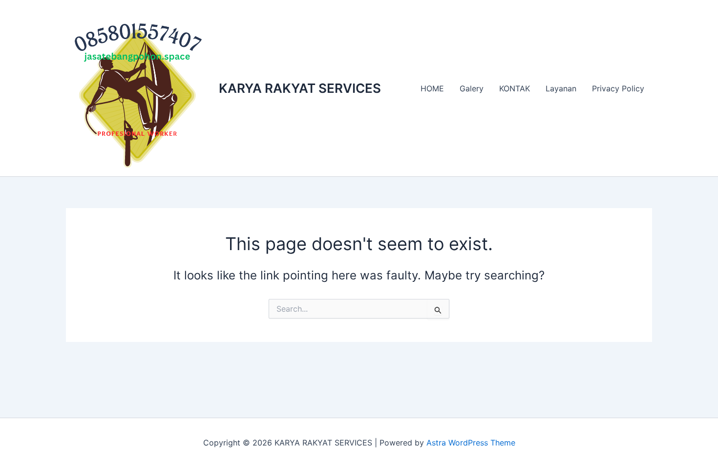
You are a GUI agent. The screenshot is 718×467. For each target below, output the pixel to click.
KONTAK (514, 88)
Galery (472, 88)
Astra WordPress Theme (470, 442)
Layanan (561, 88)
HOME (432, 88)
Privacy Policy (618, 88)
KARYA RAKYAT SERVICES (300, 88)
